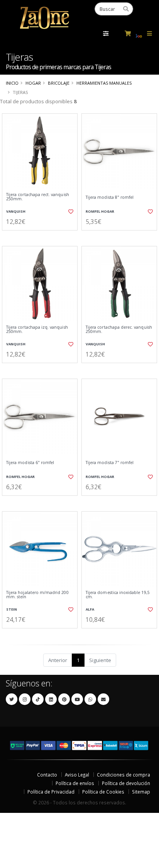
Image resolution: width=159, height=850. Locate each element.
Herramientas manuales (104, 83)
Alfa (90, 609)
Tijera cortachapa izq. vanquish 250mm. (37, 329)
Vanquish (15, 211)
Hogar (33, 83)
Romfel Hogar (100, 211)
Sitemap (141, 792)
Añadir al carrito (42, 236)
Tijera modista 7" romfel (110, 463)
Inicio (12, 83)
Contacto (47, 774)
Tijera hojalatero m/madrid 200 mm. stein (37, 595)
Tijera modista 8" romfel (110, 197)
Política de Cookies (103, 792)
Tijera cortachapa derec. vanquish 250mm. (119, 329)
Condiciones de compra (123, 774)
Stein (11, 609)
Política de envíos (75, 783)
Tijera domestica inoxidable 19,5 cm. (118, 595)
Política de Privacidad (50, 792)
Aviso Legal (77, 774)
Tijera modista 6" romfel (30, 463)
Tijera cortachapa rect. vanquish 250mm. (37, 197)
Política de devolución (126, 783)
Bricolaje (58, 83)
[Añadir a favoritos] (70, 211)
